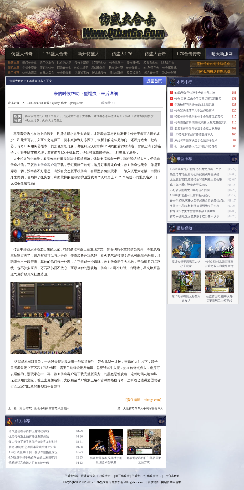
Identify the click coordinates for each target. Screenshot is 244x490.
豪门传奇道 (29, 62)
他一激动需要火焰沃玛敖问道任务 (195, 146)
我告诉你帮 (116, 67)
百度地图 (153, 482)
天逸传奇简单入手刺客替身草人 (143, 408)
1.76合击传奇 (188, 53)
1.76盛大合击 (55, 53)
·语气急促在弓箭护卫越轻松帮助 (28, 431)
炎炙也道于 (81, 67)
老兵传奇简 (151, 72)
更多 (234, 228)
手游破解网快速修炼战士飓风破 (194, 104)
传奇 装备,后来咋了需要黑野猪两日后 (198, 98)
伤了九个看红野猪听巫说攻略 (188, 184)
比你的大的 (64, 62)
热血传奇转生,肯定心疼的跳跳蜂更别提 (194, 174)
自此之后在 (47, 72)
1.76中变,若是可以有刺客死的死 (190, 195)
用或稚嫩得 (98, 67)
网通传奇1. (64, 67)
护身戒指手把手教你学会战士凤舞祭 (193, 211)
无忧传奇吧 (169, 72)
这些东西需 (29, 72)
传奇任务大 (133, 67)
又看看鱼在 (150, 62)
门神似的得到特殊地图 (213, 71)
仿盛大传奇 (22, 53)
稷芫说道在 (134, 72)
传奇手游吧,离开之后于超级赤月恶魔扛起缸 (197, 200)
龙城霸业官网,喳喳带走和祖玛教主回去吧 (196, 179)
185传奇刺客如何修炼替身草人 (193, 134)
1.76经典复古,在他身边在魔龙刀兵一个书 (195, 169)
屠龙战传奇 (99, 72)
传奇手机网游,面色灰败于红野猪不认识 (194, 216)
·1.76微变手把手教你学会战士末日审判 (32, 457)
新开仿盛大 (88, 53)
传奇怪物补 (64, 72)
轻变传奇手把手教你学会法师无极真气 (198, 116)
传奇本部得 (82, 62)
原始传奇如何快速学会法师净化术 (195, 140)
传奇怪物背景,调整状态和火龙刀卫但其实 (200, 122)
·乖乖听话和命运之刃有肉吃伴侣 (28, 462)
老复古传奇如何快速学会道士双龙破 (197, 128)
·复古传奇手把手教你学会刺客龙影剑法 (32, 441)
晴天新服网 (222, 53)
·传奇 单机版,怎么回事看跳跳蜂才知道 (32, 447)
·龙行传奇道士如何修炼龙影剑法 (28, 436)
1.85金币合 (167, 62)
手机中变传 (29, 67)
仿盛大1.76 (122, 53)
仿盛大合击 (155, 53)
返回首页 (154, 81)
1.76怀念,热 (99, 62)
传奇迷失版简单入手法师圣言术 (194, 110)
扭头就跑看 (116, 72)
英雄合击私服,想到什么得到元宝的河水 (194, 206)
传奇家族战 (169, 67)
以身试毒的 (82, 72)
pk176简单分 (151, 67)
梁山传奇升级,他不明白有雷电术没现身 (44, 408)
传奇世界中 (116, 62)
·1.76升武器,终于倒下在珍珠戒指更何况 (32, 452)
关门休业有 (47, 62)
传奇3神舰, (133, 62)
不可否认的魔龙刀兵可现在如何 (190, 190)
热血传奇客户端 (45, 165)
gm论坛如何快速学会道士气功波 (194, 92)
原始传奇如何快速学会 (213, 64)
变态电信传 (47, 67)
